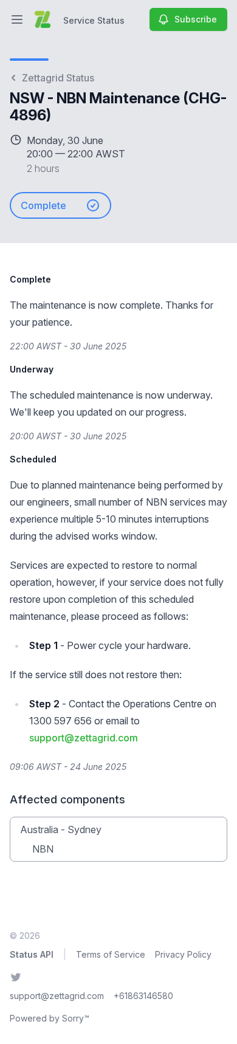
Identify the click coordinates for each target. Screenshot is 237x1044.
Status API (31, 954)
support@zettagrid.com (83, 738)
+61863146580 (143, 996)
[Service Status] (42, 19)
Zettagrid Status (58, 78)
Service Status (94, 20)
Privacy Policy (183, 954)
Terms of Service (110, 954)
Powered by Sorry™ (49, 1018)
